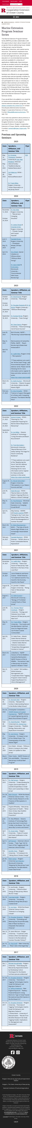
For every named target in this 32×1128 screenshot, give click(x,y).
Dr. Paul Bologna (16, 501)
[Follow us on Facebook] (13, 1052)
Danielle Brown (16, 239)
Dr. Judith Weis (15, 354)
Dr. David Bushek (14, 722)
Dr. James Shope (16, 225)
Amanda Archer (16, 227)
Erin (12, 267)
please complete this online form (12, 106)
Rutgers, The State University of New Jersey (16, 1084)
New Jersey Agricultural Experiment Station (18, 8)
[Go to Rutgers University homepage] (3, 10)
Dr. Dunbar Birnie (16, 316)
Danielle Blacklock (17, 537)
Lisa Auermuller (14, 897)
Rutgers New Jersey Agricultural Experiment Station (16, 1079)
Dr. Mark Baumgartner (18, 525)
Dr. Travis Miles (13, 183)
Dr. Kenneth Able (14, 700)
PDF (26, 155)
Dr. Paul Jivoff (13, 944)
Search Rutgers (5, 4)
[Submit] (21, 4)
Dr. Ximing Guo (21, 724)
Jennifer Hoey (13, 851)
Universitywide (5, 1)
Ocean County (16, 1075)
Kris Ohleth (14, 252)
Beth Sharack (13, 794)
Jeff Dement (12, 841)
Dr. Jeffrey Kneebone (15, 988)
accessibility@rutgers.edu (10, 1112)
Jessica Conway (16, 417)
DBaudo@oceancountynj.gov (16, 112)
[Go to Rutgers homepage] (16, 1037)
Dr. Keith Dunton (16, 381)
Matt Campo (13, 859)
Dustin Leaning (19, 513)
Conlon (16, 267)
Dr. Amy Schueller (16, 391)
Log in (16, 1121)
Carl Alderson (12, 172)
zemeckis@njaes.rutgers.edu (17, 128)
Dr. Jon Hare (13, 907)
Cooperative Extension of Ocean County (17, 11)
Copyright (5, 1116)
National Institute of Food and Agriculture (16, 1088)
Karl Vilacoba (19, 861)
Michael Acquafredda (15, 963)
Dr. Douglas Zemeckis (18, 305)
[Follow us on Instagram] (18, 1052)
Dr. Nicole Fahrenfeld (17, 481)
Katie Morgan (15, 491)
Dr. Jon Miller (15, 432)
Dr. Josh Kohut (13, 734)
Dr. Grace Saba (13, 831)
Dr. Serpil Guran (16, 297)
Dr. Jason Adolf (15, 265)
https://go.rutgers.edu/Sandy (20, 477)
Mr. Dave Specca (16, 325)
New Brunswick (13, 1)
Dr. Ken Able (15, 210)
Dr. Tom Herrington (17, 445)
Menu (17, 17)
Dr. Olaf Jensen (13, 780)
